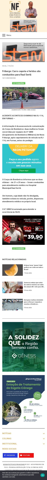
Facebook (11, 455)
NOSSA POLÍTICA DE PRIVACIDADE (14, 464)
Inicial (4, 66)
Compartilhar (19, 83)
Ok (43, 475)
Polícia (10, 66)
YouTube (26, 455)
